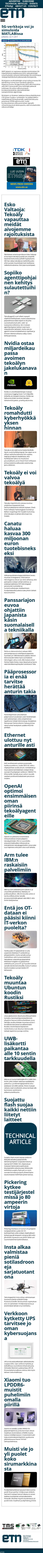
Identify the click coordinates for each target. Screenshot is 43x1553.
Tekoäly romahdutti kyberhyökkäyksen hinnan (20, 417)
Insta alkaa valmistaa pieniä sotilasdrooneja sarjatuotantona (19, 1262)
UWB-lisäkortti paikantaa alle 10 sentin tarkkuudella (20, 1048)
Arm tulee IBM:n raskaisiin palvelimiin (17, 862)
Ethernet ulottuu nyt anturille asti (19, 740)
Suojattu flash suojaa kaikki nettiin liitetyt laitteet (20, 1109)
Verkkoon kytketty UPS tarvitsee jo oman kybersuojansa (20, 1325)
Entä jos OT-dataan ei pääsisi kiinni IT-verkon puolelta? (20, 917)
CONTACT (33, 6)
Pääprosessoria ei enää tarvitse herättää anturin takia (20, 681)
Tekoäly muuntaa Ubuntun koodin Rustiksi (15, 987)
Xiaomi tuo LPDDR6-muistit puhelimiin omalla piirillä (17, 1392)
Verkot (5, 41)
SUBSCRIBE (28, 1)
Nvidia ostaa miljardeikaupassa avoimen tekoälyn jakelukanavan (20, 358)
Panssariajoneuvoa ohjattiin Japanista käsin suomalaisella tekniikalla (19, 615)
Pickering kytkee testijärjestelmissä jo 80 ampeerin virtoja (19, 1194)
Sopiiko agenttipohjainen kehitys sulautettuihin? (20, 282)
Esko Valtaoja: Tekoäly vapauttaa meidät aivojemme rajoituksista (19, 219)
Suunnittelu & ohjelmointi (20, 41)
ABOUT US (20, 6)
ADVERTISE (14, 1)
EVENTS (34, 3)
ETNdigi (9, 6)
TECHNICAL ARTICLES (16, 3)
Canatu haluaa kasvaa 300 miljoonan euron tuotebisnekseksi (20, 538)
